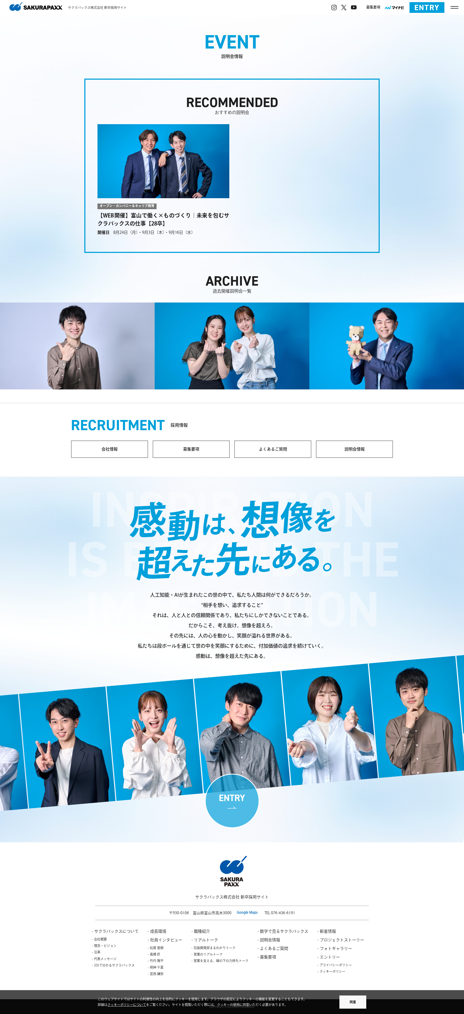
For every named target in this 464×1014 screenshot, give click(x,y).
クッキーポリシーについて (126, 1004)
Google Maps (247, 912)
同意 (353, 1002)
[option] (75, 747)
